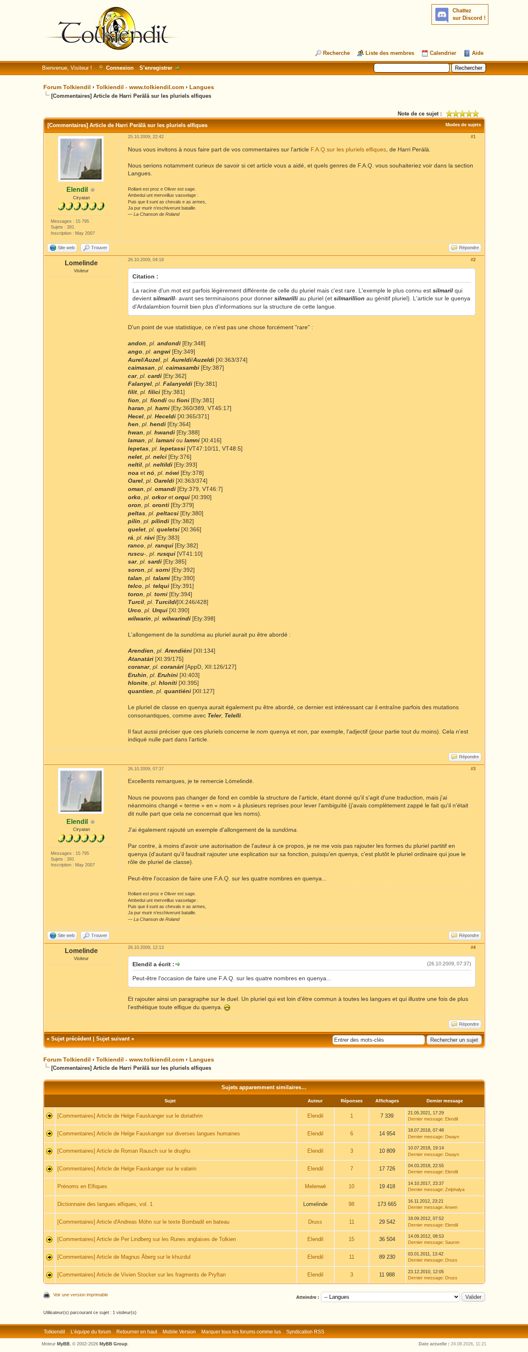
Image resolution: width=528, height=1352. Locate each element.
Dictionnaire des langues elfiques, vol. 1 (105, 1204)
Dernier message (425, 1118)
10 (351, 1186)
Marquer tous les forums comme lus (241, 1332)
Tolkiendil (54, 1332)
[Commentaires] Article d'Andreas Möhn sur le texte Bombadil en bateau (143, 1222)
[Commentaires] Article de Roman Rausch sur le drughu (123, 1151)
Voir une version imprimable (80, 1294)
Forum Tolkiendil (67, 87)
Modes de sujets (463, 124)
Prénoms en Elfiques (82, 1186)
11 (351, 1222)
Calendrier (443, 53)
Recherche (336, 53)
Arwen (451, 1207)
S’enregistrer (155, 68)
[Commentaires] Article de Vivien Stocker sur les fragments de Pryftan (141, 1275)
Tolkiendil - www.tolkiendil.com (140, 87)
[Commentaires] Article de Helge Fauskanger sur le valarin (126, 1169)
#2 (473, 259)
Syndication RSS (305, 1332)
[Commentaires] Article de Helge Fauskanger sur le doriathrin (130, 1116)
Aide (477, 53)
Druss (315, 1222)
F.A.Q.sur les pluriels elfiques (348, 149)
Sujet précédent (71, 1039)
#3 (473, 768)
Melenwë (315, 1186)
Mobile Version (179, 1332)
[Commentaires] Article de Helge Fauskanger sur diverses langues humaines (148, 1133)
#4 (473, 947)
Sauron (452, 1242)
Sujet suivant (113, 1039)
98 (351, 1204)
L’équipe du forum (91, 1332)
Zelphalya (454, 1189)
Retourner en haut (136, 1332)
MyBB (63, 1343)
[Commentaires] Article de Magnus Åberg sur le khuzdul (124, 1257)
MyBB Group (113, 1343)
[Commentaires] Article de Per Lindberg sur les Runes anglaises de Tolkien (146, 1239)
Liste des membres (389, 53)
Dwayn (452, 1136)
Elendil (315, 1116)
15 (351, 1239)
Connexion (120, 68)
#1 (473, 136)
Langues (201, 87)
